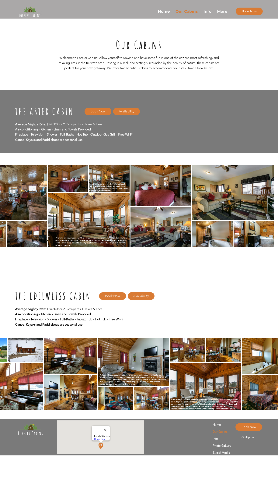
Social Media (221, 453)
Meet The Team (222, 467)
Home (217, 425)
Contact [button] (218, 460)
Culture (41, 492)
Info (215, 439)
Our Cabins (220, 432)
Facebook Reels (222, 474)
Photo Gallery (222, 446)
